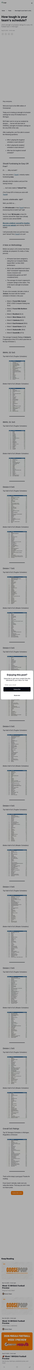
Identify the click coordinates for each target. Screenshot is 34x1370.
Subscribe (17, 689)
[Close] (30, 673)
